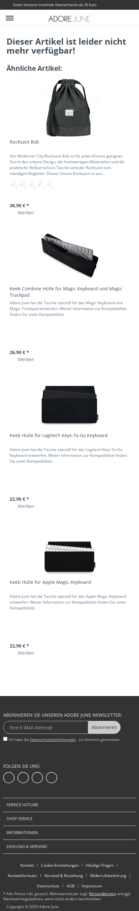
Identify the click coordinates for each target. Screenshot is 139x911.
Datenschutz (48, 886)
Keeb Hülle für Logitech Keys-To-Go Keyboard (59, 435)
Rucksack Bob (24, 142)
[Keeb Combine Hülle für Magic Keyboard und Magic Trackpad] (69, 255)
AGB (71, 886)
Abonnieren (104, 727)
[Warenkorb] (128, 17)
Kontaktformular (22, 875)
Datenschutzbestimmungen (53, 739)
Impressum (92, 886)
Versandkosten (102, 893)
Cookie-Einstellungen (60, 865)
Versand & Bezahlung (63, 875)
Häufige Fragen (100, 865)
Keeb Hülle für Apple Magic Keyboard (50, 582)
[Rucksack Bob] (69, 108)
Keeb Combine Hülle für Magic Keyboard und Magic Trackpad (66, 291)
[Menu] (9, 18)
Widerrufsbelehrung (108, 875)
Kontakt (27, 865)
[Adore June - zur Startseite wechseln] (69, 18)
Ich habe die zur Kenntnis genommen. (65, 739)
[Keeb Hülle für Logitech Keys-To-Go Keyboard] (69, 401)
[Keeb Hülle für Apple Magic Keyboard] (69, 548)
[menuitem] (9, 18)
